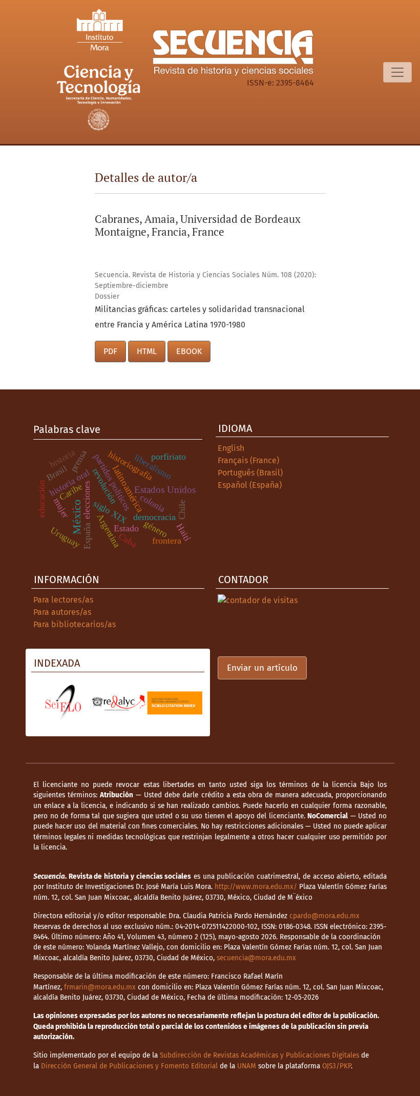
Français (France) (248, 460)
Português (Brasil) (250, 473)
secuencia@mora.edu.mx (256, 958)
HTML (147, 351)
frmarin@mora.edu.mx (100, 987)
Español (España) (250, 485)
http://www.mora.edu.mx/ (256, 886)
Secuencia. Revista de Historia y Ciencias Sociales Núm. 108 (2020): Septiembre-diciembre (205, 280)
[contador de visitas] (258, 600)
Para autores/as (62, 612)
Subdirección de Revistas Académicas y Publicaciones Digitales (259, 1055)
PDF (110, 351)
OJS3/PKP (336, 1066)
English (231, 448)
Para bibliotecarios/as (74, 624)
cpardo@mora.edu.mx (324, 916)
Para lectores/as (63, 600)
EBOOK (189, 351)
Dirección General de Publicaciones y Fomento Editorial (129, 1066)
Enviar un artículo (262, 668)
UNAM (246, 1066)
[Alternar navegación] (397, 72)
